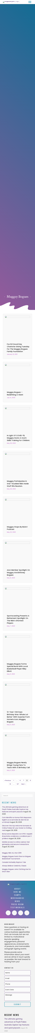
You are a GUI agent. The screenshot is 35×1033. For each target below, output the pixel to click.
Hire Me (17, 892)
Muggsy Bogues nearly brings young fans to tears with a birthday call (18, 765)
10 (10, 784)
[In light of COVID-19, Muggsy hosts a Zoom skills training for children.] (17, 420)
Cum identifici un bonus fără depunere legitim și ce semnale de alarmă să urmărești (16, 819)
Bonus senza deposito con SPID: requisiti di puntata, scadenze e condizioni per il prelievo (17, 836)
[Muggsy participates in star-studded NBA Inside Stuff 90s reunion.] (17, 465)
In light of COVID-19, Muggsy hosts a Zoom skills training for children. (18, 438)
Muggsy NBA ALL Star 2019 (11, 853)
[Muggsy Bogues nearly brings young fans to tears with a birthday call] (17, 747)
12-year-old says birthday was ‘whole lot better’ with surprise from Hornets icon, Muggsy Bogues (18, 717)
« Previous (7, 780)
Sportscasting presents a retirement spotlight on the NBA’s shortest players (18, 619)
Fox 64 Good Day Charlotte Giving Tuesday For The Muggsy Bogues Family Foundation (18, 348)
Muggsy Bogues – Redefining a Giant (15, 393)
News (17, 901)
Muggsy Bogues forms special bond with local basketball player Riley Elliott (17, 667)
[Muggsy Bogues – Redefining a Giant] (17, 376)
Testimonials (17, 907)
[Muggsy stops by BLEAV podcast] (17, 511)
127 (18, 784)
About (17, 888)
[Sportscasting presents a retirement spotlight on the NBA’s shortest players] (17, 600)
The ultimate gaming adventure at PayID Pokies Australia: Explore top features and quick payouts (15, 809)
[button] (29, 2)
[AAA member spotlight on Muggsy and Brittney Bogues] (17, 554)
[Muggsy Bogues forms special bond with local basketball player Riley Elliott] (17, 648)
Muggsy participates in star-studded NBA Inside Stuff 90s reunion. (18, 483)
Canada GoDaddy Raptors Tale (14, 862)
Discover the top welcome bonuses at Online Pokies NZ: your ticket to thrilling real (17, 828)
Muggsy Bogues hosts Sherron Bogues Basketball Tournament (16, 857)
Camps (17, 895)
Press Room (17, 904)
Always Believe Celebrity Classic (14, 866)
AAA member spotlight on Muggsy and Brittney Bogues (18, 572)
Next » (23, 784)
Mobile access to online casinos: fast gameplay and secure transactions (16, 843)
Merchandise (17, 898)
